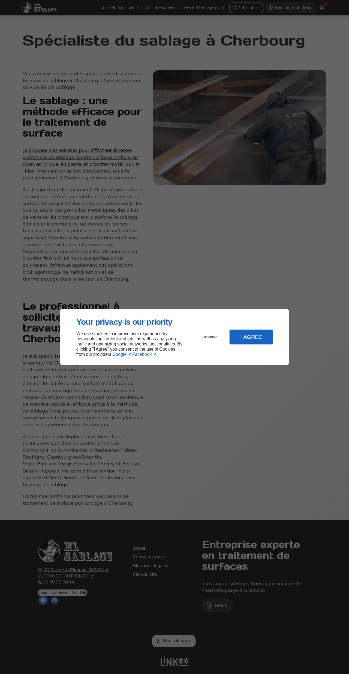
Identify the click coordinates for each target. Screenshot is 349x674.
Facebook (142, 354)
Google (119, 354)
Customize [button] (209, 337)
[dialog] (174, 337)
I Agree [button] (251, 337)
